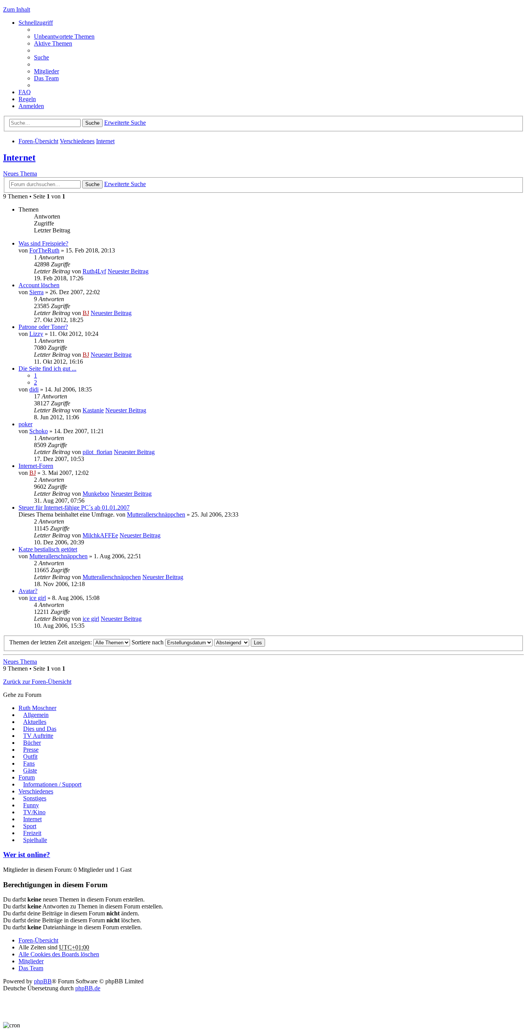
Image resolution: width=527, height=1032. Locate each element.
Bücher (32, 742)
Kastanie (93, 410)
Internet (105, 141)
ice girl (37, 598)
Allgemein (36, 715)
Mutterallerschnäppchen (156, 514)
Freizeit (32, 833)
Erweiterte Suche (125, 122)
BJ (86, 313)
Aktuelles (34, 722)
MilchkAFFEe (100, 535)
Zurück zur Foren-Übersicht (37, 681)
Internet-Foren (36, 466)
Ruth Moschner (37, 708)
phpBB (43, 981)
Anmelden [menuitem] (31, 106)
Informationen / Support (52, 784)
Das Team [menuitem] (46, 78)
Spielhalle (35, 840)
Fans (29, 763)
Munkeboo (96, 493)
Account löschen (39, 285)
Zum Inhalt (16, 9)
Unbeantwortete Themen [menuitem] (64, 36)
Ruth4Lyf (94, 271)
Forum (27, 777)
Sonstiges (34, 798)
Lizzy (36, 333)
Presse (31, 749)
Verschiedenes (77, 141)
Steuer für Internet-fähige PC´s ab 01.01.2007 (74, 507)
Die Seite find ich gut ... (47, 368)
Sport (29, 826)
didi (34, 389)
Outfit (30, 756)
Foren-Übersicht (38, 141)
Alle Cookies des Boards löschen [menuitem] (59, 954)
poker (25, 424)
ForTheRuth (44, 250)
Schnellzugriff (36, 22)
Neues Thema (20, 173)
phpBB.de (87, 988)
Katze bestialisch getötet (48, 549)
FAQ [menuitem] (25, 92)
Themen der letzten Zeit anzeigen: (51, 642)
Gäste (30, 770)
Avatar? (28, 591)
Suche (92, 123)
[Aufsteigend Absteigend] (231, 642)
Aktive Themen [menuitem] (53, 43)
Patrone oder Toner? (43, 327)
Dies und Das (39, 728)
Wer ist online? (26, 855)
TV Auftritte (38, 735)
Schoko (38, 431)
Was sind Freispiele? (43, 243)
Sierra (36, 292)
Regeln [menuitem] (27, 99)
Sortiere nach (148, 642)
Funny (31, 805)
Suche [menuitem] (41, 57)
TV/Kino (34, 812)
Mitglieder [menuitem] (46, 71)
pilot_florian (97, 452)
